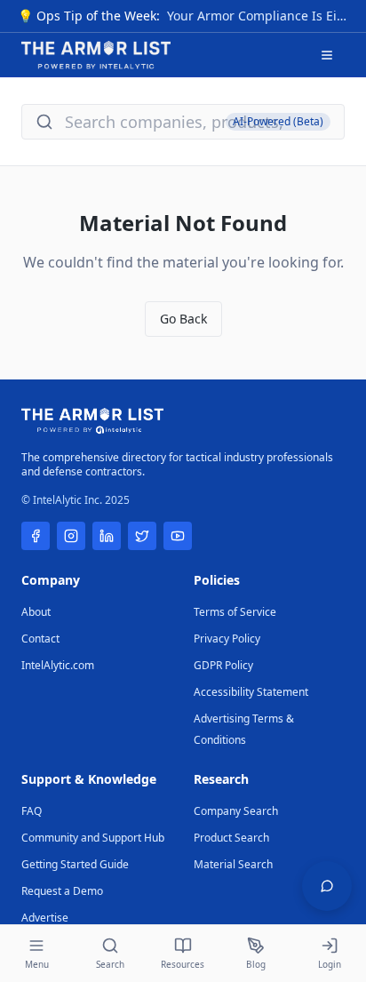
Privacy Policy (227, 638)
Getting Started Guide (75, 864)
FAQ (31, 810)
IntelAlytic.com (57, 665)
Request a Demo (62, 890)
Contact (40, 638)
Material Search (233, 864)
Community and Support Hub (92, 837)
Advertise (44, 917)
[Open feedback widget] (327, 886)
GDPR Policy (223, 665)
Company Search (236, 810)
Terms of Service (235, 611)
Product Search (231, 837)
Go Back (183, 318)
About (36, 611)
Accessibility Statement (251, 691)
